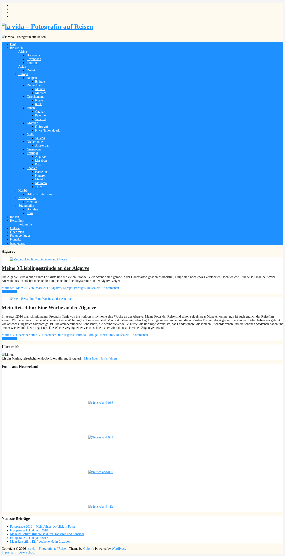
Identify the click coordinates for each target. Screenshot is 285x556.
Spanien (32, 168)
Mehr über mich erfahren (100, 358)
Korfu (39, 100)
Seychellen (34, 59)
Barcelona (41, 172)
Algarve (40, 156)
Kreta (38, 104)
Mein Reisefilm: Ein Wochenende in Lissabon (40, 541)
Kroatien (32, 123)
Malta (30, 134)
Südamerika (26, 205)
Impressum (9, 552)
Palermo (40, 115)
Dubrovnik (42, 126)
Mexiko (32, 202)
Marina (6, 288)
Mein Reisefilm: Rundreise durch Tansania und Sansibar (47, 534)
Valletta (40, 138)
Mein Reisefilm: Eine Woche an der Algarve (49, 307)
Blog (13, 44)
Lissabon (41, 160)
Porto (38, 164)
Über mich (17, 232)
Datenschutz (26, 552)
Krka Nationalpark (47, 130)
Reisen (14, 217)
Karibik (23, 190)
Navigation (17, 243)
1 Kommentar (110, 288)
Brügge (40, 81)
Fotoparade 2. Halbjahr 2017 (29, 538)
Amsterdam (42, 145)
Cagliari (40, 111)
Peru (30, 213)
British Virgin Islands (41, 194)
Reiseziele (16, 47)
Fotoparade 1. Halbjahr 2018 (29, 530)
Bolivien (32, 209)
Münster (40, 93)
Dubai (31, 70)
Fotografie (25, 224)
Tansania (32, 63)
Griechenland (35, 96)
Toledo (39, 187)
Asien (22, 66)
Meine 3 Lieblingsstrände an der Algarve (45, 268)
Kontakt (15, 239)
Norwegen (34, 149)
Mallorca (41, 183)
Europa (23, 74)
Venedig (40, 119)
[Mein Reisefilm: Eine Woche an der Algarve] (41, 298)
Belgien (32, 78)
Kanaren (40, 175)
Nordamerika (27, 198)
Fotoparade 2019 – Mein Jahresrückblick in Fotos (42, 526)
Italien (31, 108)
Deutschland (35, 85)
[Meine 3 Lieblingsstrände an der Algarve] (38, 259)
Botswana (33, 55)
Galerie (15, 228)
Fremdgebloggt (20, 235)
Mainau (40, 89)
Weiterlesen (9, 291)
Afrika (22, 51)
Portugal (32, 153)
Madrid (40, 179)
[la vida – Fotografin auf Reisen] (47, 26)
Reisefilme (17, 220)
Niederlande (35, 141)
